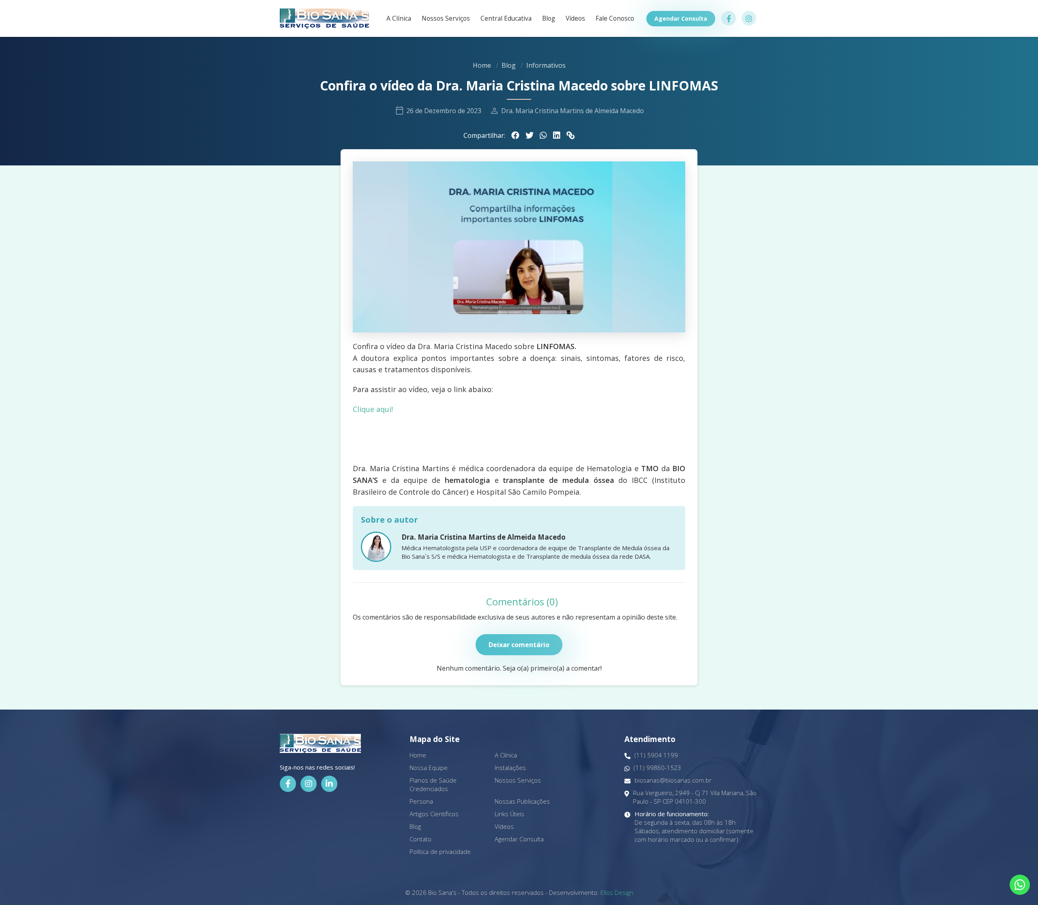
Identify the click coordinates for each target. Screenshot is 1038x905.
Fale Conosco (615, 18)
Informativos (546, 65)
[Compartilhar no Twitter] (529, 135)
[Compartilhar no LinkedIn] (556, 135)
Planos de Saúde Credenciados (433, 784)
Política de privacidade (440, 851)
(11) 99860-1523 (657, 767)
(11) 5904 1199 (656, 755)
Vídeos (575, 18)
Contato (420, 839)
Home (482, 65)
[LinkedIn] (329, 784)
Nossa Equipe (429, 767)
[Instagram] (308, 784)
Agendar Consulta (680, 18)
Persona (421, 801)
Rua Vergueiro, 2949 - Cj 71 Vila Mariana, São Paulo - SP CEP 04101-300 (695, 797)
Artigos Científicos (434, 814)
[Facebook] (288, 784)
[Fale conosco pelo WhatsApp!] (1020, 885)
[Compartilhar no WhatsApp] (543, 135)
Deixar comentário (519, 644)
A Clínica (398, 18)
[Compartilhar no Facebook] (515, 135)
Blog (548, 18)
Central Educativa (506, 18)
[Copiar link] (570, 135)
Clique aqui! (373, 409)
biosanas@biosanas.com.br (673, 780)
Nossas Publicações (522, 801)
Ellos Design (616, 892)
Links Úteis (509, 814)
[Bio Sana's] (324, 18)
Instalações (510, 767)
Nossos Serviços (446, 18)
